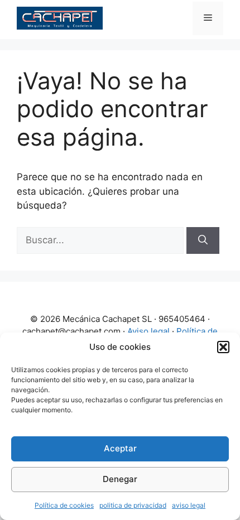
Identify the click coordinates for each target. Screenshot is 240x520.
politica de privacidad (132, 505)
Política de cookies (64, 505)
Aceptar (120, 448)
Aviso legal (148, 331)
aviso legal (188, 505)
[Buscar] (202, 240)
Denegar (120, 479)
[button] (223, 347)
